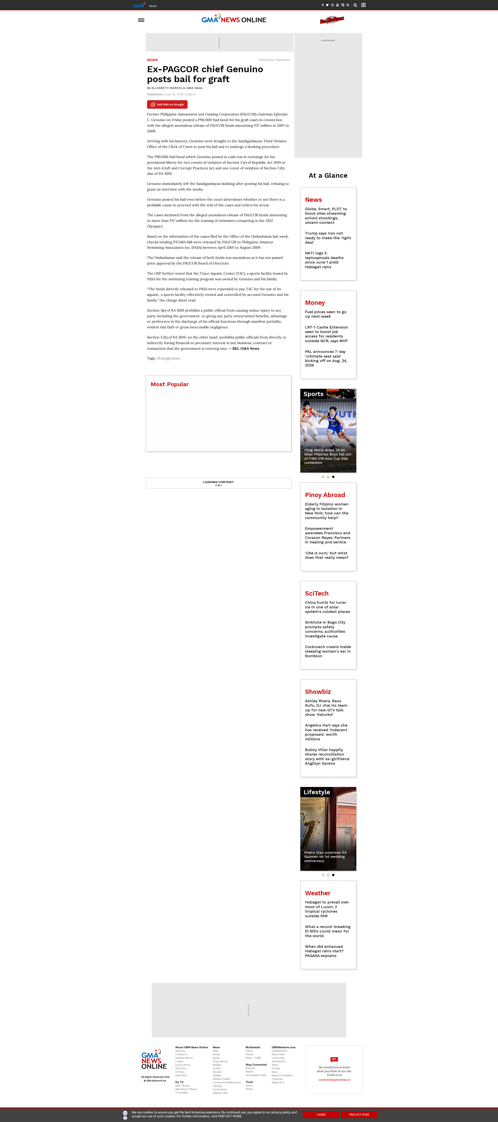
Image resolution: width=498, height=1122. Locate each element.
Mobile (249, 1071)
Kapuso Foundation (282, 1075)
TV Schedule (181, 1092)
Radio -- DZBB (253, 1058)
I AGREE (321, 1114)
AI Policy (179, 1072)
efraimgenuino (169, 358)
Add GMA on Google (168, 104)
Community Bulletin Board (227, 1082)
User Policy (181, 1075)
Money (216, 1054)
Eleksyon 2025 (220, 1093)
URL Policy (181, 1068)
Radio (275, 1065)
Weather (217, 1065)
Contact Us (181, 1054)
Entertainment (279, 1051)
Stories (249, 1089)
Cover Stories (220, 1089)
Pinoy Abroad (220, 1061)
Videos (249, 1051)
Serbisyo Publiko (221, 1079)
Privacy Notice (182, 1065)
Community (278, 1058)
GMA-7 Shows (182, 1085)
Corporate (277, 1079)
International (278, 1061)
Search (249, 1085)
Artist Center (278, 1054)
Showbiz (217, 1072)
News (153, 6)
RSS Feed (250, 1068)
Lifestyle (217, 1075)
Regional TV (278, 1082)
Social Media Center (256, 1075)
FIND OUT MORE (359, 1114)
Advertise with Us (184, 1058)
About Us (180, 1051)
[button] (323, 477)
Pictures (276, 1068)
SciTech (217, 1068)
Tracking (217, 1086)
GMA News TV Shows (186, 1089)
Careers (179, 1061)
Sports (216, 1058)
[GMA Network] (139, 4)
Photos (249, 1054)
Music (275, 1072)
